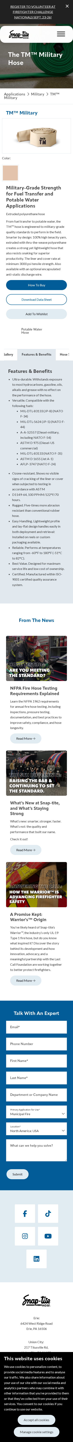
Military (38, 94)
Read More (24, 738)
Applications (14, 94)
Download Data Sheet (36, 299)
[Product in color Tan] (10, 173)
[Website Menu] (61, 34)
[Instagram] (25, 1236)
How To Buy (36, 285)
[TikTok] (48, 1213)
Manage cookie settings (36, 1432)
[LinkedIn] (36, 1259)
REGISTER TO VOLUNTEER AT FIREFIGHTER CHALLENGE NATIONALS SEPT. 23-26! (33, 12)
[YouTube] (48, 1236)
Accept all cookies (36, 1420)
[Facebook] (25, 1213)
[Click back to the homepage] (19, 34)
